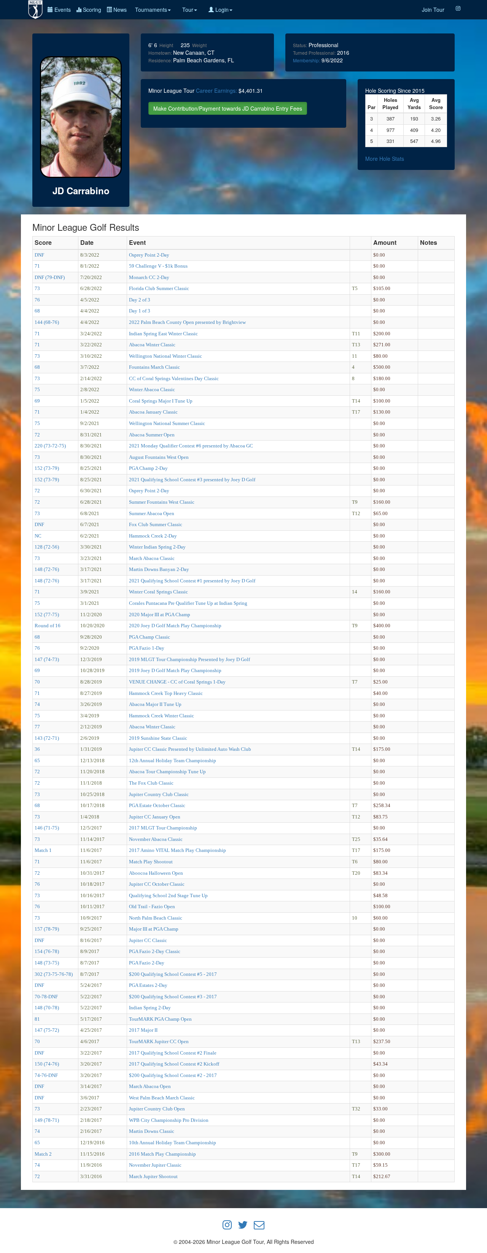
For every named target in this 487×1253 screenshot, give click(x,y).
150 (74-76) (47, 1064)
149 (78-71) (47, 1120)
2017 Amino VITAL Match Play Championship (177, 850)
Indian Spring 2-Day (150, 1007)
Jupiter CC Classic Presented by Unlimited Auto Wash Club (190, 749)
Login (221, 9)
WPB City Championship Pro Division (168, 1120)
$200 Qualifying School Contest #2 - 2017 (173, 1075)
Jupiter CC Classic (148, 940)
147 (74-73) (47, 659)
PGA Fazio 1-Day (146, 648)
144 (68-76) (47, 322)
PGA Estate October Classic (157, 805)
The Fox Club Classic (151, 783)
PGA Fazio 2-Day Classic (154, 951)
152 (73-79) (47, 468)
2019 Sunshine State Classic (158, 738)
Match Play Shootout (151, 861)
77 (37, 727)
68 (37, 311)
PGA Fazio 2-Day (146, 963)
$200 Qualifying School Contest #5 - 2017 (173, 974)
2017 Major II (143, 1030)
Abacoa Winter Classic (152, 344)
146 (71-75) (47, 828)
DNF (39, 255)
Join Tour (433, 9)
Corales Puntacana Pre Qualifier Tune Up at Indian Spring (188, 603)
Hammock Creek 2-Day (153, 536)
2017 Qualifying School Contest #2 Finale (172, 1053)
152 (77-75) (47, 614)
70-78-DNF (46, 996)
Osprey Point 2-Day (149, 255)
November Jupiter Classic (155, 1165)
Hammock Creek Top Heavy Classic (166, 693)
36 (37, 749)
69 (37, 401)
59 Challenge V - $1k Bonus (158, 266)
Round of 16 (47, 625)
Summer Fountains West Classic (161, 502)
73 (37, 288)
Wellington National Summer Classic (167, 423)
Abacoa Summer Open (152, 435)
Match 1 (43, 850)
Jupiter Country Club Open (157, 1109)
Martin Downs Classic (151, 1131)
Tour (187, 9)
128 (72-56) (47, 547)
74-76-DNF (46, 1075)
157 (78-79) (47, 929)
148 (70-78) (47, 1007)
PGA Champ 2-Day (148, 468)
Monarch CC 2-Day (149, 277)
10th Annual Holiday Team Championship (172, 1142)
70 (37, 682)
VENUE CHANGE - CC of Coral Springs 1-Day (177, 682)
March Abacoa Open (150, 1086)
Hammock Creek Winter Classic (161, 715)
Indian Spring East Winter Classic (163, 333)
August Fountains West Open (159, 457)
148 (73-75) (47, 963)
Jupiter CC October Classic (157, 884)
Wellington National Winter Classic (165, 356)
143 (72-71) (47, 738)
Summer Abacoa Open (151, 513)
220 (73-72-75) (50, 446)
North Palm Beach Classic (155, 918)
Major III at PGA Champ (153, 929)
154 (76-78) (47, 951)
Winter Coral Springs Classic (158, 592)
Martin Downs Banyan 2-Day (159, 569)
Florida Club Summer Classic (159, 288)
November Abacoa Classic (156, 839)
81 (37, 1019)
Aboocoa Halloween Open (156, 873)
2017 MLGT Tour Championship (163, 828)
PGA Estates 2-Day (148, 985)
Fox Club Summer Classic (155, 524)
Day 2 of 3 (139, 300)
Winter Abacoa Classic (152, 389)
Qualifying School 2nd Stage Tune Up (168, 895)
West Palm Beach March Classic (162, 1098)
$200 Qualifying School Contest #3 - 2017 (173, 996)
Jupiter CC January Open (154, 817)
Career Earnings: (216, 90)
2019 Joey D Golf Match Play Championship (175, 670)
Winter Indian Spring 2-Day (157, 547)
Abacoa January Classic (153, 412)
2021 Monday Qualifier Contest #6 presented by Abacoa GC (191, 446)
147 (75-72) (47, 1030)
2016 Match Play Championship (162, 1154)
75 (37, 389)
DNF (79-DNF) (50, 277)
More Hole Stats (384, 158)
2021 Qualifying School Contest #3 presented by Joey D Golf (192, 479)
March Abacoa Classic (152, 558)
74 (37, 704)
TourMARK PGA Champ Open (160, 1019)
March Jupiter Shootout (153, 1176)
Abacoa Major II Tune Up (155, 704)
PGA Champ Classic (149, 637)
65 (37, 760)
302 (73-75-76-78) (54, 974)
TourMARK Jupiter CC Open (159, 1041)
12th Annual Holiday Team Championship (172, 760)
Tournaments (151, 9)
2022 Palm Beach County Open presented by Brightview (187, 322)
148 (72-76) (47, 569)
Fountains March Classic (154, 367)
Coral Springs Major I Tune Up (161, 401)
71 (37, 266)
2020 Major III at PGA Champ (159, 614)
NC (38, 536)
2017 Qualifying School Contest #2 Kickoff (174, 1064)
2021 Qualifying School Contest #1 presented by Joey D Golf (192, 581)
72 (37, 435)
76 (37, 300)
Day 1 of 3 (139, 311)
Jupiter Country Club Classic (159, 794)
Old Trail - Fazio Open (152, 906)
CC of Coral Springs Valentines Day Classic (174, 378)
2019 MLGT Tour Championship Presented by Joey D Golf (189, 659)
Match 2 (43, 1154)
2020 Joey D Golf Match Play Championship (175, 625)
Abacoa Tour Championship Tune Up (167, 771)
